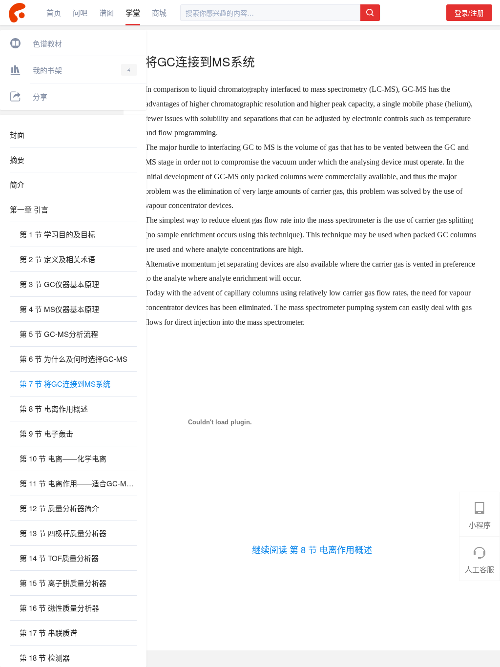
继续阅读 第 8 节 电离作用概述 (312, 549)
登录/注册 (469, 13)
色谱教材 (47, 43)
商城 (159, 12)
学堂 (132, 12)
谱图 (106, 12)
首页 (53, 12)
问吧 (80, 12)
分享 (40, 96)
